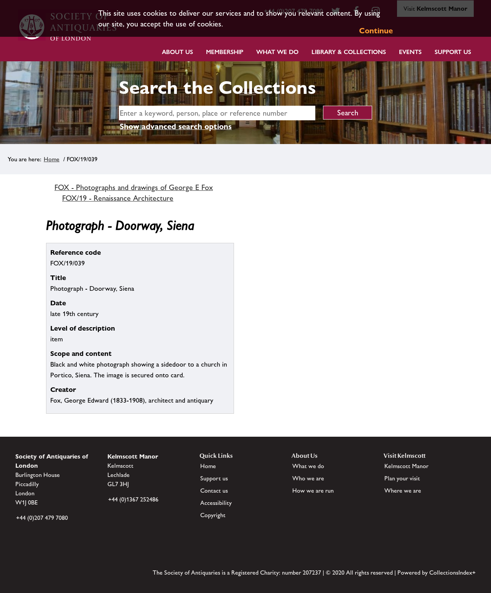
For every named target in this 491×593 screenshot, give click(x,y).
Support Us (453, 52)
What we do (277, 52)
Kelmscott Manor (406, 466)
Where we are (402, 490)
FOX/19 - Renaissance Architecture (117, 198)
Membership (224, 52)
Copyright (213, 515)
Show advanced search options (176, 126)
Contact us (214, 490)
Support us (214, 478)
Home (51, 159)
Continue (376, 30)
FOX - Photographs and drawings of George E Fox (133, 187)
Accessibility (216, 502)
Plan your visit (402, 478)
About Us (177, 52)
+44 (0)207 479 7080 (42, 517)
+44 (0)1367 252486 (133, 499)
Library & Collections (348, 52)
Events (410, 52)
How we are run (313, 490)
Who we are (308, 478)
